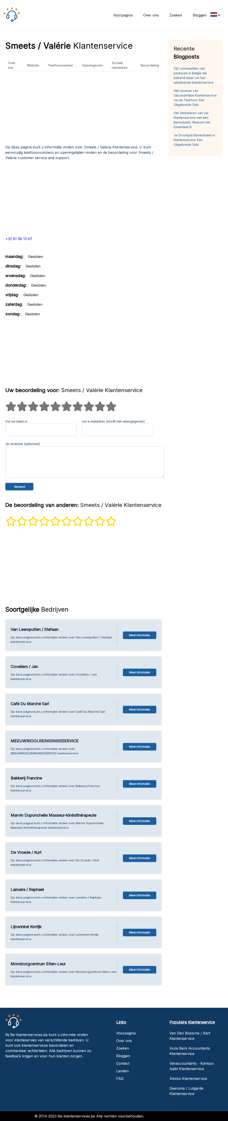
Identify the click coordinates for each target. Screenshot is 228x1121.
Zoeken (175, 15)
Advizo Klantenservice (188, 1078)
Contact (122, 1063)
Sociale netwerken (120, 65)
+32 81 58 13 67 (18, 239)
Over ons (151, 15)
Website (33, 65)
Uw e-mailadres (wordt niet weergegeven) (113, 421)
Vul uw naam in (16, 421)
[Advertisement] (83, 110)
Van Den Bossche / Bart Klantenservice (189, 1036)
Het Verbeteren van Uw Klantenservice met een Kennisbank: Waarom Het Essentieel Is (192, 120)
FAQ (119, 1078)
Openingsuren (92, 65)
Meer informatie (139, 635)
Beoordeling (150, 65)
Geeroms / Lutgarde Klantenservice (186, 1091)
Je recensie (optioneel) (22, 444)
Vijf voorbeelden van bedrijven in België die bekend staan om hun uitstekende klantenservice (194, 75)
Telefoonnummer (60, 65)
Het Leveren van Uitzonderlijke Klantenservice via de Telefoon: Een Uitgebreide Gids (195, 98)
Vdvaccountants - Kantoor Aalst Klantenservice (191, 1066)
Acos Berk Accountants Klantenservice (189, 1051)
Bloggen (200, 15)
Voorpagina (122, 15)
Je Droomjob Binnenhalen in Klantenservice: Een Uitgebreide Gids (194, 139)
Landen (122, 1071)
